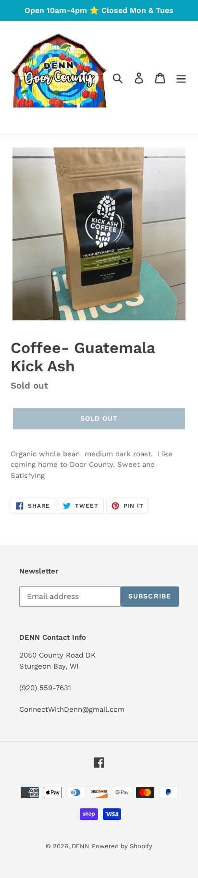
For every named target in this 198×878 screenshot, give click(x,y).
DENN (80, 846)
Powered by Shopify (122, 846)
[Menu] (181, 78)
